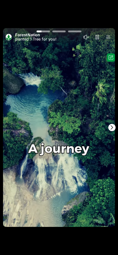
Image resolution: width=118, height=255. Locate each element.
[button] (43, 31)
